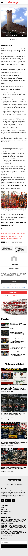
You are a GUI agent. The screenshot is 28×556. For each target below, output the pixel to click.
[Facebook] (2, 500)
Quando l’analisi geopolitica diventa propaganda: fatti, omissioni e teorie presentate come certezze (18, 347)
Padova (7, 224)
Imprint (23, 287)
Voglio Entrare (13, 292)
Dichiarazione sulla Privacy (16, 287)
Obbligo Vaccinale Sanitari (16, 242)
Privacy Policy (14, 295)
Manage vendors (4, 277)
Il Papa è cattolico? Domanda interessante (7, 249)
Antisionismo (4, 535)
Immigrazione (4, 523)
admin (4, 391)
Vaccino (8, 243)
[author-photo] (2, 391)
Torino (19, 224)
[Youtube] (13, 500)
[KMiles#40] (14, 259)
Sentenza (4, 243)
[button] (26, 268)
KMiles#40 (14, 39)
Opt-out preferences (7, 287)
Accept (14, 281)
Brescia (11, 224)
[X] (9, 500)
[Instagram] (6, 500)
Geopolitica (3, 529)
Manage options (14, 284)
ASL (6, 242)
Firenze (16, 224)
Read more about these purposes (21, 277)
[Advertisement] (14, 15)
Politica (14, 30)
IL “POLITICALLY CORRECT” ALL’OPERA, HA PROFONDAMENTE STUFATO (20, 250)
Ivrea (9, 242)
